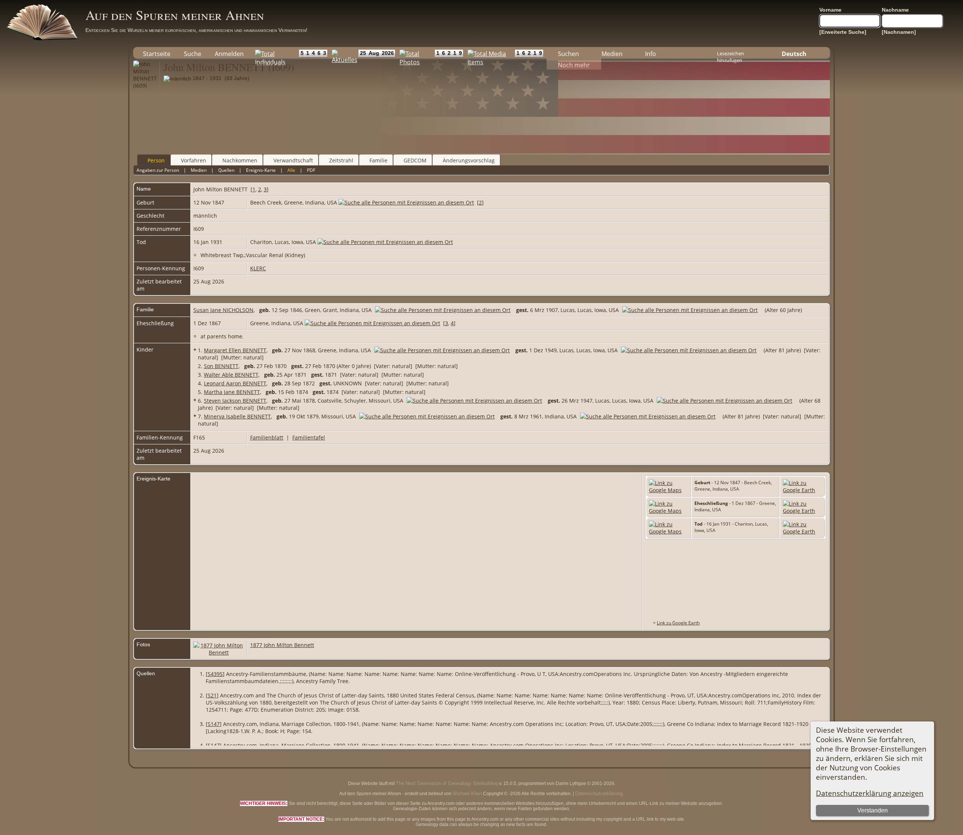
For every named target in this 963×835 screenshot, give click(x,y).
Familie (378, 160)
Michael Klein (467, 793)
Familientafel (308, 437)
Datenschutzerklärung (599, 793)
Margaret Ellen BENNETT (235, 350)
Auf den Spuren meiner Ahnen (174, 15)
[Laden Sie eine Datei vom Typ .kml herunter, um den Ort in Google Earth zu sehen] (802, 490)
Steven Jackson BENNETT (235, 400)
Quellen (226, 170)
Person (156, 160)
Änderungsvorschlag (469, 160)
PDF (311, 170)
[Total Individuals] (275, 52)
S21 (212, 695)
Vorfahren (193, 160)
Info (650, 54)
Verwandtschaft (293, 160)
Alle (291, 170)
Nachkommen (239, 160)
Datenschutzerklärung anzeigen (870, 793)
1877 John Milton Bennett (282, 645)
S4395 (215, 673)
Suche (192, 54)
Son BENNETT (221, 366)
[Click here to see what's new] (343, 52)
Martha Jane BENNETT (232, 392)
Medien (612, 54)
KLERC (258, 268)
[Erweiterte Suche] (842, 32)
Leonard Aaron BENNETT (235, 383)
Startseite (156, 54)
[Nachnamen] (899, 32)
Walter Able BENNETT (231, 374)
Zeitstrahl (341, 160)
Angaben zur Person (158, 170)
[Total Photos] (415, 52)
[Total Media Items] (489, 52)
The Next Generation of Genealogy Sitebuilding (447, 783)
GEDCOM (415, 160)
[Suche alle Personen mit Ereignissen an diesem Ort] (406, 202)
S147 (214, 723)
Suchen (568, 54)
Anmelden (229, 54)
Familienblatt (266, 437)
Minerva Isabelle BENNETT (237, 416)
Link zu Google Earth (678, 623)
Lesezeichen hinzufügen (730, 54)
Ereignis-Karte (261, 170)
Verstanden (872, 810)
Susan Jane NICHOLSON (223, 310)
